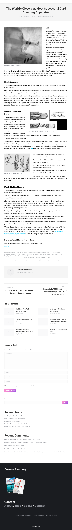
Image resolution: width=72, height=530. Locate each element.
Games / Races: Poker (36, 254)
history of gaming (45, 260)
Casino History (19, 252)
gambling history (18, 260)
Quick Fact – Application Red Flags (56, 452)
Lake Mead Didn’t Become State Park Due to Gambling (58, 320)
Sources (6, 246)
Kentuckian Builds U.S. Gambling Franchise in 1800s (25, 330)
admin (5, 439)
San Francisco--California (16, 255)
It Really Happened (55, 254)
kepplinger (57, 260)
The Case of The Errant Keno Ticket (58, 330)
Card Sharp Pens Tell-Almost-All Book (22, 310)
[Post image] (9, 311)
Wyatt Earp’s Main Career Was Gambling (57, 310)
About (8, 505)
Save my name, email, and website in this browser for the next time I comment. (25, 386)
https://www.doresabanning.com (25, 272)
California (12, 252)
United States (27, 255)
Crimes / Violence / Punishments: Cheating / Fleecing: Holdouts (39, 252)
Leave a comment (45, 257)
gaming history (27, 260)
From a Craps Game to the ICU (24, 320)
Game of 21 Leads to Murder (16, 445)
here (31, 148)
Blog (18, 505)
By (27, 257)
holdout (52, 260)
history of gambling (36, 260)
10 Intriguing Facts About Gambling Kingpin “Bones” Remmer (24, 439)
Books (28, 505)
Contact (40, 505)
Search (6, 399)
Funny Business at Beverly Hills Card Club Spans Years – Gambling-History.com (24, 452)
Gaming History (46, 254)
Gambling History (26, 254)
